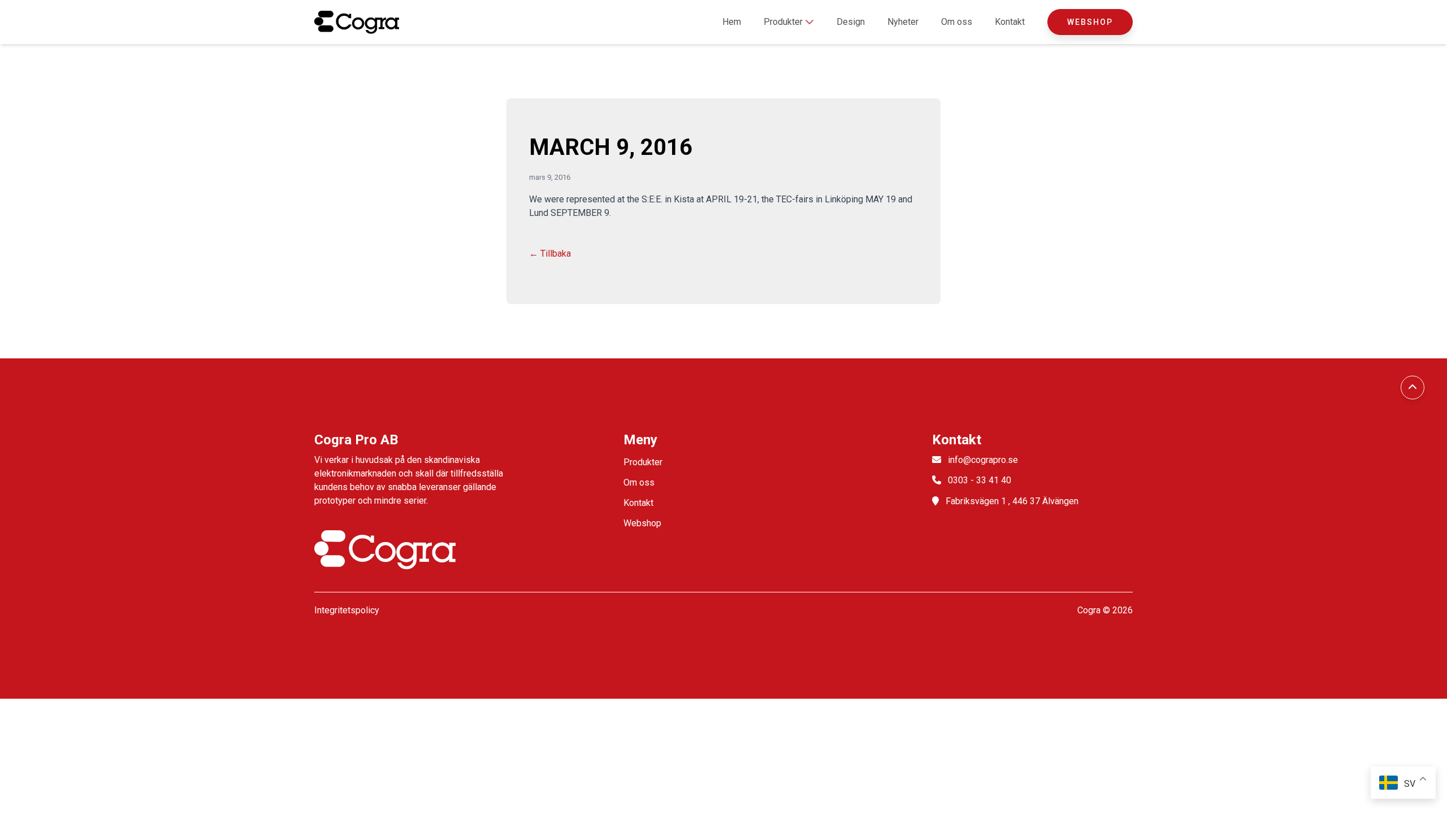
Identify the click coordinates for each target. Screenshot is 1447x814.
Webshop (1090, 22)
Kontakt (1010, 21)
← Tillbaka (550, 253)
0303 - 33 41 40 (979, 480)
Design (851, 21)
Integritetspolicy (346, 610)
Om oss (956, 21)
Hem (731, 21)
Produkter (784, 21)
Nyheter (903, 21)
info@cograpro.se (983, 459)
